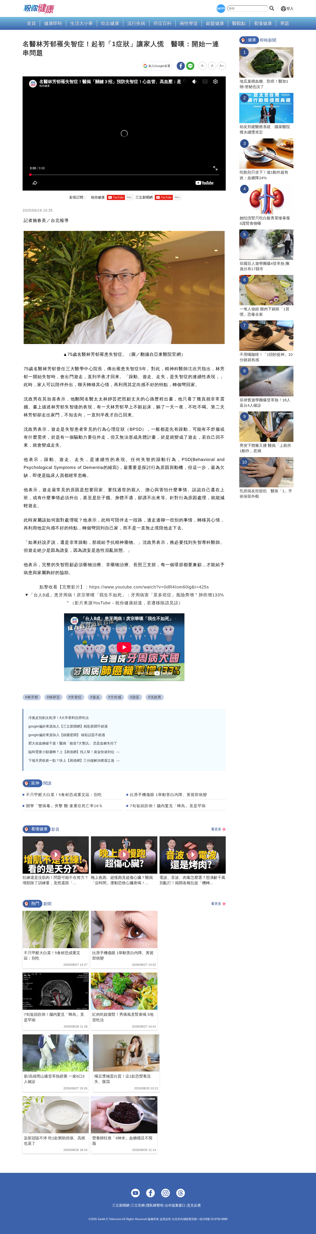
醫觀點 (239, 23)
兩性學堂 (189, 23)
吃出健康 (110, 23)
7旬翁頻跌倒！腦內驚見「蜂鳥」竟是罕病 (168, 806)
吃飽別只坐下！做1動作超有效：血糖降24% (264, 175)
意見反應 (194, 1205)
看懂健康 (263, 23)
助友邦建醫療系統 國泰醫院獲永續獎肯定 (265, 129)
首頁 (31, 23)
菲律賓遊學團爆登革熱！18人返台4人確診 (265, 403)
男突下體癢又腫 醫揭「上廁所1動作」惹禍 (265, 448)
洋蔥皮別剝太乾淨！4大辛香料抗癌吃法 (58, 718)
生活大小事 (81, 23)
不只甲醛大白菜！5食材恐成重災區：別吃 (64, 795)
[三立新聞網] (221, 8)
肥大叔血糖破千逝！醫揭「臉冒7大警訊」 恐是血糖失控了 (72, 743)
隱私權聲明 (154, 1205)
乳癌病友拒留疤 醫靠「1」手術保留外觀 (266, 494)
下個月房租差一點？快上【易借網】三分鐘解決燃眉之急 (74, 760)
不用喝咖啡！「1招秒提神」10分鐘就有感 (266, 357)
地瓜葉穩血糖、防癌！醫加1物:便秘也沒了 (264, 84)
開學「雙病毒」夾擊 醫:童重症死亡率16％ (64, 806)
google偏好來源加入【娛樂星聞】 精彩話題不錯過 (66, 735)
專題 (284, 23)
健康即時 (53, 23)
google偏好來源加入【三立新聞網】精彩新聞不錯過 (68, 726)
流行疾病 (136, 23)
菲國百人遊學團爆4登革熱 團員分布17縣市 (264, 266)
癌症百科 (162, 23)
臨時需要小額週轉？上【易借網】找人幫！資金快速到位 (74, 752)
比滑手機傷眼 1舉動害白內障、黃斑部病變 (168, 795)
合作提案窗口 (175, 1205)
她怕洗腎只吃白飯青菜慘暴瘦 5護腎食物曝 (265, 221)
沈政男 (195, 368)
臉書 (52, 399)
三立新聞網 (120, 1205)
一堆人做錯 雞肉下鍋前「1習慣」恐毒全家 (264, 312)
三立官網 (138, 1205)
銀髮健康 (215, 23)
